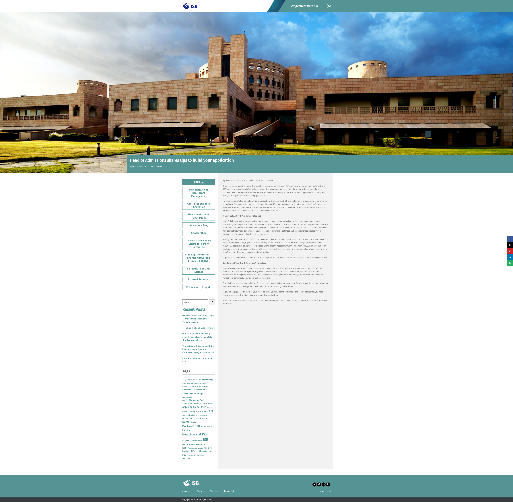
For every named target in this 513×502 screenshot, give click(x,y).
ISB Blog (199, 182)
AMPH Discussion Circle (193, 400)
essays (203, 426)
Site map (214, 491)
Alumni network (189, 393)
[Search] (212, 302)
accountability (203, 386)
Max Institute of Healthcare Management (199, 193)
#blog (184, 380)
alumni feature (199, 389)
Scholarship (201, 455)
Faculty (186, 430)
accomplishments (190, 386)
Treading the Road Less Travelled (198, 327)
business (185, 412)
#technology (207, 379)
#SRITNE (197, 379)
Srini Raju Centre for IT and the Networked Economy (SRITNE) (198, 258)
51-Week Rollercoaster (198, 383)
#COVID (189, 380)
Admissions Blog (198, 225)
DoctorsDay (189, 422)
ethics (209, 426)
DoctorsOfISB (191, 426)
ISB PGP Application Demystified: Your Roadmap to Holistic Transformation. (198, 318)
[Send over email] (510, 263)
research (192, 455)
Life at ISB (196, 451)
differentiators (188, 418)
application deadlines (191, 403)
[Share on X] (510, 245)
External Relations (199, 279)
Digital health (201, 418)
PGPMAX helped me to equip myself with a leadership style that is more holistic (197, 336)
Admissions (187, 389)
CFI (211, 411)
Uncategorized (156, 166)
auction (209, 407)
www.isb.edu (325, 491)
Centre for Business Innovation (199, 205)
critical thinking (201, 415)
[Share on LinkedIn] (510, 257)
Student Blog (199, 233)
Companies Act (188, 415)
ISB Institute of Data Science (198, 270)
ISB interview (188, 444)
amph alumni (187, 397)
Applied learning (208, 403)
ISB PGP (200, 444)
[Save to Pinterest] (510, 251)
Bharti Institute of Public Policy (199, 216)
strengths (186, 459)
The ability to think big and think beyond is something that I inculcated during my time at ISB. (198, 349)
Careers (204, 411)
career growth (194, 412)
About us (186, 491)
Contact (200, 491)
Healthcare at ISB (194, 434)
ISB (205, 439)
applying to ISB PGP (194, 407)
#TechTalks (186, 383)
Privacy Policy (230, 491)
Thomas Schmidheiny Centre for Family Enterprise (198, 244)
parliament (207, 451)
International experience (192, 440)
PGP (184, 455)
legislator (186, 451)
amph (200, 393)
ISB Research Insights (198, 287)
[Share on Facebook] (510, 239)
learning (208, 447)
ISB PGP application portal (192, 448)
